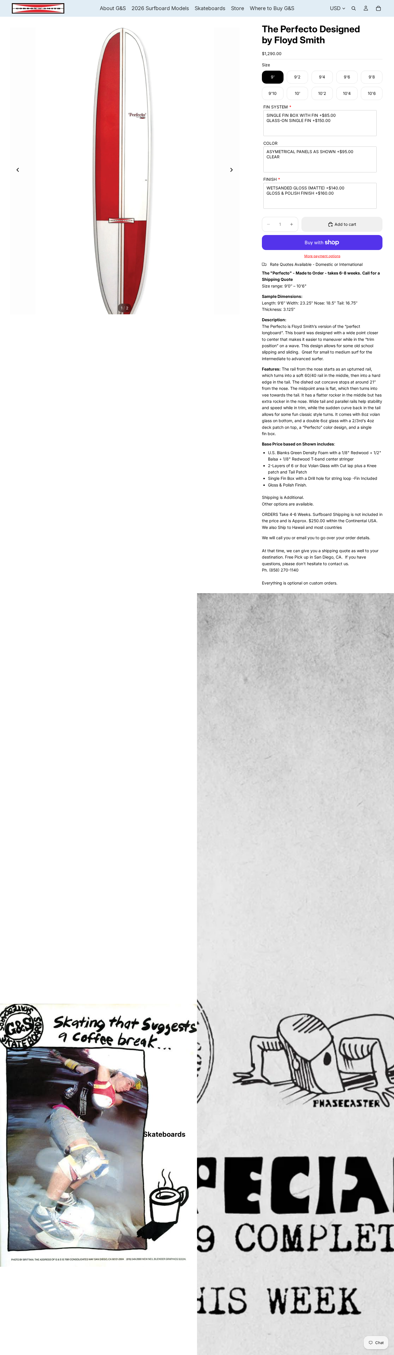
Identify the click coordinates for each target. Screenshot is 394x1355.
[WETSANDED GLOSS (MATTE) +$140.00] (320, 188)
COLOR (270, 143)
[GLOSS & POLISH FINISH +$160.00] (320, 193)
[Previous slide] (16, 171)
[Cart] (378, 8)
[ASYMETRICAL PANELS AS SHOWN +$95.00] (320, 151)
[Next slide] (233, 171)
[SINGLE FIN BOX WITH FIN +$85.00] (320, 115)
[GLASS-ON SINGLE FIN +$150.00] (320, 120)
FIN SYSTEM (275, 106)
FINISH (270, 179)
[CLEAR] (320, 156)
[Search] (353, 8)
